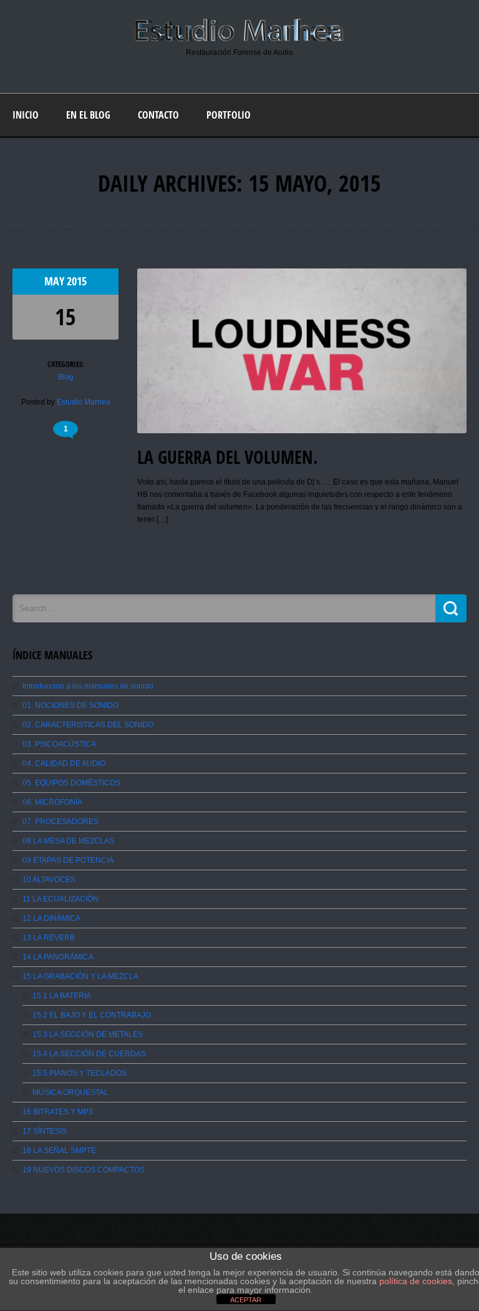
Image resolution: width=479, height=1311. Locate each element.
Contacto (158, 115)
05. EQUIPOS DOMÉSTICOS (71, 782)
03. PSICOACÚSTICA (59, 744)
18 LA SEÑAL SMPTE (59, 1150)
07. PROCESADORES (60, 821)
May (55, 281)
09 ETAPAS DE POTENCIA (68, 860)
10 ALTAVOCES (48, 879)
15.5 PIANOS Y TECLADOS (79, 1073)
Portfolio (228, 115)
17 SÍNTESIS (44, 1131)
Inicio (25, 115)
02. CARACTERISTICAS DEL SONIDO (87, 724)
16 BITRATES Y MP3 (57, 1111)
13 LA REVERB (48, 937)
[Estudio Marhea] (239, 40)
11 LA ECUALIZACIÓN (60, 899)
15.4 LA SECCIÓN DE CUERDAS (89, 1053)
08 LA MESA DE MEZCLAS (68, 841)
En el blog (88, 115)
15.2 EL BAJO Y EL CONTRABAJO (91, 1015)
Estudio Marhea (83, 402)
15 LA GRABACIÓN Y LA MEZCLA (80, 976)
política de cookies (415, 1281)
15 (65, 317)
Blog (66, 377)
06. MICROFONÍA (52, 802)
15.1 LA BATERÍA (61, 995)
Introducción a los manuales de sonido (87, 686)
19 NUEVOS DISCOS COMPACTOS (83, 1170)
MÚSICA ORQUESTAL (70, 1092)
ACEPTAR (245, 1300)
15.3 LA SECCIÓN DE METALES (87, 1034)
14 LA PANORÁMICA (58, 957)
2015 (77, 281)
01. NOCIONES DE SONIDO (70, 705)
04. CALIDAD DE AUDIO (63, 763)
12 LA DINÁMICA (51, 918)
